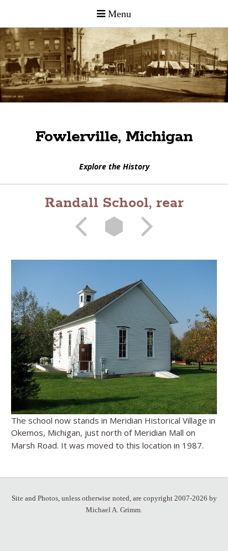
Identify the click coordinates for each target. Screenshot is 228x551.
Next (143, 226)
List (114, 226)
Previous (84, 226)
